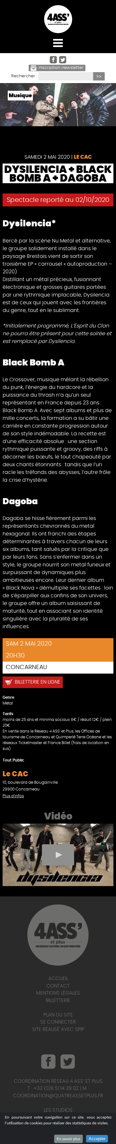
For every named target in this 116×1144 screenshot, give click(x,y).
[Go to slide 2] (56, 119)
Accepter (97, 1138)
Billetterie (58, 1000)
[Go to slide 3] (66, 119)
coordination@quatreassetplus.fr (58, 1095)
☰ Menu (58, 43)
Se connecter (58, 1022)
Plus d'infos (13, 796)
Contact (58, 986)
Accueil (58, 978)
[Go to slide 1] (47, 119)
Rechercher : (24, 76)
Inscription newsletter (61, 68)
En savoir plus (68, 1139)
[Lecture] (58, 854)
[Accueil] (58, 19)
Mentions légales (58, 993)
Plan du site (58, 1015)
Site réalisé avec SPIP (58, 1029)
